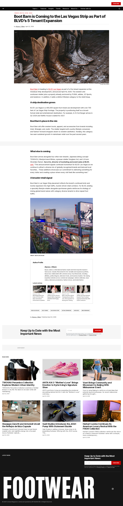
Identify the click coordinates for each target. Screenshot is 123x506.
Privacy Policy (82, 335)
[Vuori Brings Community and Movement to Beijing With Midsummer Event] (102, 369)
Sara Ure (76, 310)
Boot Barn (45, 310)
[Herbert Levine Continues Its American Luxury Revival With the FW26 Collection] (102, 411)
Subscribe (116, 3)
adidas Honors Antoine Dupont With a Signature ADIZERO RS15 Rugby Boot (53, 298)
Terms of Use (92, 335)
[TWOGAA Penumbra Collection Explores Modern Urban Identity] (21, 369)
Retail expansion (66, 310)
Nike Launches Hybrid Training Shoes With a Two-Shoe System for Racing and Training (68, 298)
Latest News (6, 455)
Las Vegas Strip (55, 310)
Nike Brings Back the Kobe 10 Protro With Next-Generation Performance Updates (39, 298)
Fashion (17, 13)
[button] (108, 4)
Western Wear (85, 310)
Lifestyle (21, 13)
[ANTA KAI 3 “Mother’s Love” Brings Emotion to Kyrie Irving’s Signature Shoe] (61, 369)
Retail (26, 13)
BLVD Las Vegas (35, 310)
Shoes (30, 13)
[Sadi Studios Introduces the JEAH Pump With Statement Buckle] (61, 411)
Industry (73, 292)
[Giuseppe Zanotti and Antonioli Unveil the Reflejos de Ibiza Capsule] (21, 411)
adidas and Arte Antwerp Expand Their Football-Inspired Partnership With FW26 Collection (83, 298)
